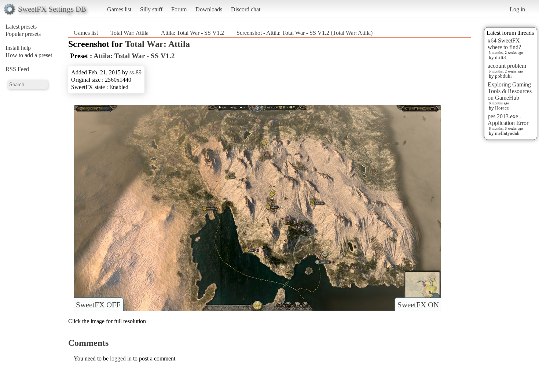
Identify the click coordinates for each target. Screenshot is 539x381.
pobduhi (503, 76)
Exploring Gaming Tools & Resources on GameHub (510, 91)
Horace (502, 108)
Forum (179, 9)
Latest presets (21, 26)
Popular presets (23, 34)
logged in (121, 358)
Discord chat (245, 9)
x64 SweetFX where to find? (504, 43)
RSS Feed (17, 69)
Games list (119, 9)
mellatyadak (507, 133)
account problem (507, 66)
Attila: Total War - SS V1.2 (192, 33)
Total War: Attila (129, 33)
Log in (517, 9)
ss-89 (135, 72)
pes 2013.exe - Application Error (508, 119)
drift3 (500, 57)
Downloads (208, 9)
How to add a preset (29, 55)
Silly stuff (151, 9)
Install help (18, 48)
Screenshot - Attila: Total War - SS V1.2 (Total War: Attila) (304, 33)
